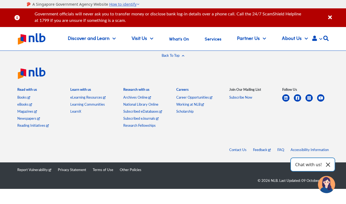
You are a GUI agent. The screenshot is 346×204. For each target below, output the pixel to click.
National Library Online (140, 104)
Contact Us (238, 149)
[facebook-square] (299, 101)
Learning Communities (87, 104)
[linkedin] (288, 101)
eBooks (23, 104)
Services (213, 39)
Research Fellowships (139, 125)
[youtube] (323, 101)
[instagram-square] (311, 101)
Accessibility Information (310, 149)
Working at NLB (188, 104)
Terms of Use (103, 169)
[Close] (336, 14)
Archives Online (135, 97)
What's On (179, 39)
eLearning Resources (86, 97)
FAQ (280, 149)
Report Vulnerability (33, 169)
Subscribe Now (240, 97)
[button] (317, 39)
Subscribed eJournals (139, 118)
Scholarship (185, 111)
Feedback (260, 149)
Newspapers (27, 118)
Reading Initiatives (31, 125)
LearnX (75, 111)
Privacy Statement (72, 169)
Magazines (25, 111)
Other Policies (130, 169)
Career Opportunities (193, 97)
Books (22, 97)
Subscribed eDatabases (141, 111)
